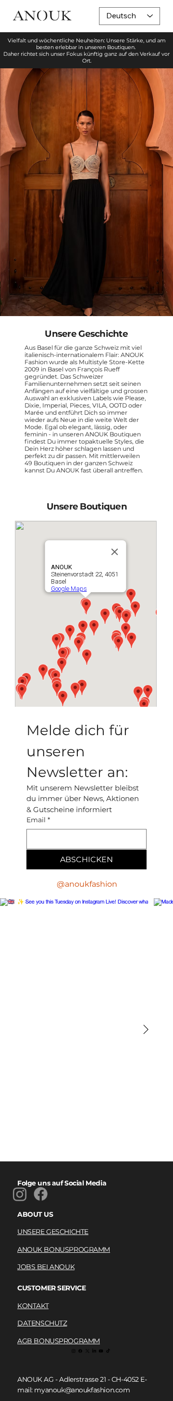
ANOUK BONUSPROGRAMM (63, 1249)
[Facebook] (41, 1194)
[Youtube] (101, 1351)
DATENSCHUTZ (42, 1323)
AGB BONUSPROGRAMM (58, 1341)
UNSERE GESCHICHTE (52, 1231)
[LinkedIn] (94, 1351)
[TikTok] (108, 1351)
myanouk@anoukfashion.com (82, 1390)
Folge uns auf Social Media (61, 1183)
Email (38, 819)
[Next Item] (146, 1030)
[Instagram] (19, 1194)
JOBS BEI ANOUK (45, 1266)
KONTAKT (33, 1305)
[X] (87, 1351)
